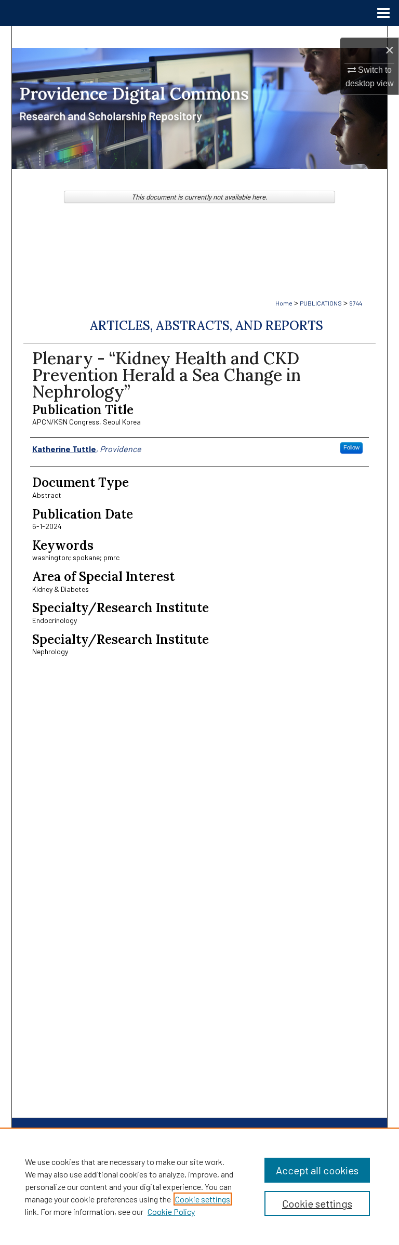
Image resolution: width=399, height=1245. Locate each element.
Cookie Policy (171, 1211)
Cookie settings (202, 1199)
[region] (199, 1186)
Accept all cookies (317, 1170)
